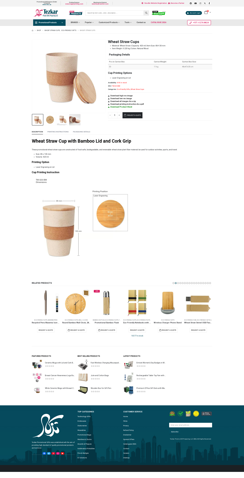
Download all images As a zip (123, 101)
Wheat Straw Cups (137, 89)
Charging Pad (189, 320)
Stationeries (82, 426)
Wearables (82, 430)
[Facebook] (209, 3)
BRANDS (74, 22)
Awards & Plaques (85, 444)
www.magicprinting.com (74, 4)
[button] (32, 76)
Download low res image (121, 98)
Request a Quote (134, 115)
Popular (88, 22)
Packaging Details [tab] (81, 132)
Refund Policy (128, 430)
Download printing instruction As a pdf (127, 104)
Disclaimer (127, 435)
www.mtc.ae (46, 4)
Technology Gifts (84, 416)
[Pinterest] (190, 3)
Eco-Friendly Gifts (123, 89)
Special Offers (128, 439)
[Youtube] (195, 3)
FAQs (125, 421)
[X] (205, 3)
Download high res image (121, 96)
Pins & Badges (83, 453)
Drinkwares (82, 421)
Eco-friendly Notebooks (115, 320)
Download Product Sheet (121, 107)
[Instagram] (200, 3)
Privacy (126, 426)
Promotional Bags (84, 435)
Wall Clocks (52, 320)
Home (125, 416)
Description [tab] (37, 132)
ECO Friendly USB (160, 320)
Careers (126, 453)
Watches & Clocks (85, 439)
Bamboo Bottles (68, 320)
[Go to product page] (46, 303)
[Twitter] (49, 453)
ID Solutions (82, 458)
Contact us (141, 22)
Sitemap (126, 458)
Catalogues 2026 (129, 444)
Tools (127, 22)
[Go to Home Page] (32, 30)
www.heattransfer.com (100, 4)
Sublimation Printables (86, 449)
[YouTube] (62, 453)
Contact (126, 449)
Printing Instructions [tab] (57, 132)
